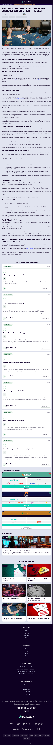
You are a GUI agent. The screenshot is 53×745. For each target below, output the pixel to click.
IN (25, 711)
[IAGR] (12, 724)
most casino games (32, 152)
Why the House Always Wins (26, 666)
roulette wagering (20, 98)
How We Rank (26, 691)
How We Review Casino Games (26, 658)
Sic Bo (26, 653)
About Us (26, 684)
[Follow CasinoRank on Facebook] (18, 708)
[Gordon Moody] (39, 724)
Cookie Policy (28, 743)
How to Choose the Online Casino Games (26, 669)
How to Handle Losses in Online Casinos (26, 676)
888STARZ (26, 635)
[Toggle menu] (2, 1)
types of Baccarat (30, 248)
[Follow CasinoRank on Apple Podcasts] (34, 708)
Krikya (26, 631)
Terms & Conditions (13, 743)
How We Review (26, 689)
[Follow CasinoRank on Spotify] (31, 708)
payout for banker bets (12, 79)
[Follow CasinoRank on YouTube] (28, 708)
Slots (26, 655)
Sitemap (41, 743)
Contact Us (26, 687)
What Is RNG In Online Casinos (26, 673)
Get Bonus (26, 486)
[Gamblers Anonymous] (19, 724)
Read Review (26, 488)
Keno (26, 651)
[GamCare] (27, 724)
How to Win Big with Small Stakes (26, 671)
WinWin (26, 640)
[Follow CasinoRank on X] (25, 708)
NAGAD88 (26, 633)
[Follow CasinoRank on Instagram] (22, 708)
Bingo (26, 649)
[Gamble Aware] (24, 729)
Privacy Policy (26, 694)
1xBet (26, 637)
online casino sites (38, 79)
